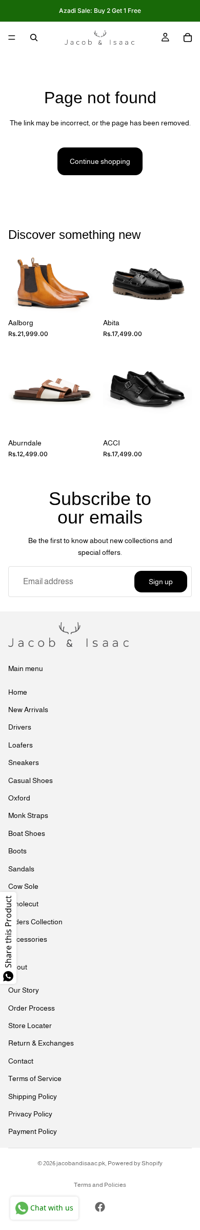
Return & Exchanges (41, 1043)
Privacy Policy (30, 1114)
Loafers (20, 744)
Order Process (31, 1007)
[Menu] (12, 37)
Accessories (27, 939)
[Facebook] (100, 1207)
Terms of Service (35, 1078)
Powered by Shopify (135, 1163)
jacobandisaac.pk (80, 1163)
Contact (20, 1060)
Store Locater (30, 1025)
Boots (17, 851)
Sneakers (23, 762)
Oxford (19, 798)
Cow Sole (23, 886)
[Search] (34, 37)
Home (17, 691)
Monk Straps (28, 815)
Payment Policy (32, 1131)
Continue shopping (100, 161)
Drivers (19, 727)
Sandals (21, 868)
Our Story (23, 990)
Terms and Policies (100, 1184)
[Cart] (187, 37)
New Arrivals (28, 709)
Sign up (161, 581)
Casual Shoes (30, 780)
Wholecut (23, 904)
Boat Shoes (26, 833)
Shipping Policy (32, 1096)
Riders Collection (35, 921)
